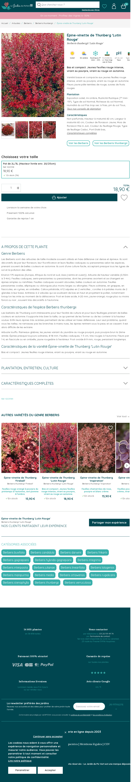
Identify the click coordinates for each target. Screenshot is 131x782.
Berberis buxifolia (14, 552)
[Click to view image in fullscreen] (32, 75)
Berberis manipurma (16, 575)
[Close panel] (65, 732)
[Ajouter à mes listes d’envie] (124, 197)
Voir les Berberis (78, 143)
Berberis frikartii (97, 552)
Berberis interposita (15, 567)
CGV (107, 744)
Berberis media (44, 575)
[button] (104, 6)
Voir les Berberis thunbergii (110, 143)
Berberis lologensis (102, 567)
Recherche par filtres (91, 10)
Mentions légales (91, 744)
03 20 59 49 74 (106, 633)
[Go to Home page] (15, 6)
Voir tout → (123, 416)
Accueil (4, 23)
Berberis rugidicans (103, 575)
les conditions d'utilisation (102, 715)
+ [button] (18, 188)
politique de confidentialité (80, 715)
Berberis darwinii (70, 552)
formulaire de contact (100, 636)
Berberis (28, 23)
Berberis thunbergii (44, 23)
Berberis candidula (42, 552)
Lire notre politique (20, 760)
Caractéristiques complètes (82, 133)
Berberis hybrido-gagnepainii (53, 560)
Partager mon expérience (109, 522)
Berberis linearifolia (73, 567)
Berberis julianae (44, 567)
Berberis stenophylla (16, 582)
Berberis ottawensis (72, 575)
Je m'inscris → (116, 706)
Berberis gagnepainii (16, 560)
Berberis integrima (89, 560)
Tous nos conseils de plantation (84, 108)
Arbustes (16, 23)
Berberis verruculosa (78, 582)
